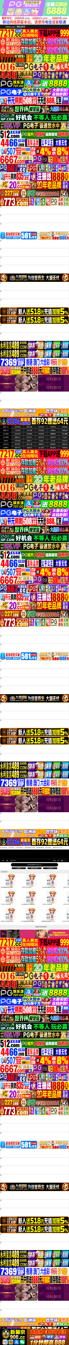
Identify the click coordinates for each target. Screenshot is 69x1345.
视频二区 (6, 430)
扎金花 (65, 437)
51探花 (41, 440)
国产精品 (17, 427)
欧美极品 (64, 427)
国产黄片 (17, 444)
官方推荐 (6, 437)
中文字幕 (29, 430)
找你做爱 (41, 434)
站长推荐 (6, 434)
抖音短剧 (17, 440)
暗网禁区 (53, 444)
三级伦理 (17, 430)
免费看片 (6, 447)
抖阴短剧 (64, 447)
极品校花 (53, 447)
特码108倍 (34, 868)
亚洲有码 (53, 427)
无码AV (6, 440)
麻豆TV (29, 440)
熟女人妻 (29, 444)
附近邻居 (17, 434)
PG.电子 (50, 868)
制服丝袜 (64, 430)
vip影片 (18, 868)
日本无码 (41, 427)
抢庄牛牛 (29, 437)
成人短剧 (41, 447)
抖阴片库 (6, 444)
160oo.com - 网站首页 (15, 27)
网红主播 (29, 427)
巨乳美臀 (41, 430)
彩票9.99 (53, 437)
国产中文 (17, 447)
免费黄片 (41, 444)
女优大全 (64, 440)
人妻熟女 (53, 430)
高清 (54, 860)
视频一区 (6, 427)
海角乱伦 (64, 444)
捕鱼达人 (17, 437)
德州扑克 (41, 437)
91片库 (53, 440)
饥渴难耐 (29, 434)
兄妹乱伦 (29, 447)
